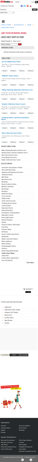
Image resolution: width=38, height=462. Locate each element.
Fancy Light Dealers (8, 217)
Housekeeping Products (9, 246)
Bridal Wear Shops (7, 193)
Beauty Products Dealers (9, 184)
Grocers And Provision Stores (10, 234)
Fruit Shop (5, 227)
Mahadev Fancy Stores (10, 76)
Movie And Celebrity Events (8, 447)
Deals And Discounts (6, 449)
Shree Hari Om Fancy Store (12, 133)
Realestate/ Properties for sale (27, 451)
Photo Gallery (23, 444)
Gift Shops (5, 232)
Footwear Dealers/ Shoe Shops (11, 224)
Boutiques (5, 191)
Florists (4, 222)
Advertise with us (5, 428)
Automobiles (22, 449)
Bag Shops (5, 182)
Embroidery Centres (7, 215)
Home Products (6, 243)
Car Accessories (6, 196)
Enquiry (3, 430)
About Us (3, 425)
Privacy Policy (23, 428)
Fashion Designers (7, 220)
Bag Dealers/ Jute (7, 179)
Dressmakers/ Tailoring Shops (10, 213)
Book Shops (5, 189)
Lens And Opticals (7, 260)
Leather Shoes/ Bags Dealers (10, 258)
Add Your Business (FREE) (14, 33)
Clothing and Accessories (9, 203)
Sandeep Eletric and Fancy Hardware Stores (15, 118)
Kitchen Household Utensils (10, 251)
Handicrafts (5, 236)
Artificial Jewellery (7, 174)
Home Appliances (7, 241)
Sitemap (3, 432)
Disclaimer (22, 430)
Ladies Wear (5, 255)
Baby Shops (5, 177)
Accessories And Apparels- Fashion (12, 167)
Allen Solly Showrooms (9, 170)
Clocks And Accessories (9, 201)
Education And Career (7, 442)
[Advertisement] (19, 17)
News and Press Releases (8, 440)
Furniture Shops (6, 229)
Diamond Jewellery (7, 210)
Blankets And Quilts (8, 186)
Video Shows (4, 444)
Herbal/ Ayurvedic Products (10, 239)
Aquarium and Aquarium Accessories (12, 172)
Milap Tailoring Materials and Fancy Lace (17, 90)
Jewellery (4, 248)
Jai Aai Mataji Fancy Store (11, 62)
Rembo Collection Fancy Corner (13, 104)
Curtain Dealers (6, 205)
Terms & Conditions (24, 425)
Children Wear (6, 198)
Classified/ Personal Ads (25, 447)
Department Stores (7, 208)
